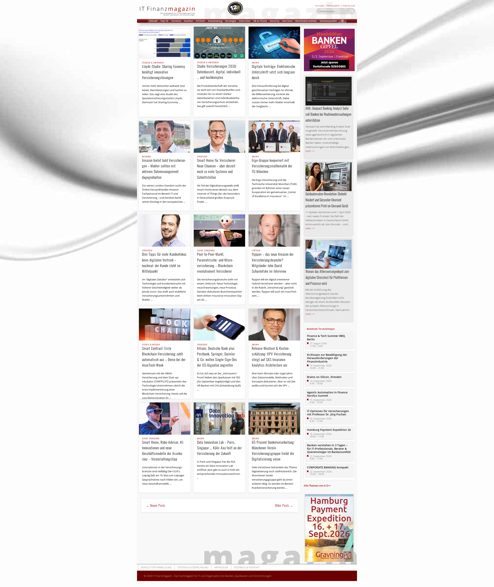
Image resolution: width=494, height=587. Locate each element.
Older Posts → (284, 505)
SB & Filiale (260, 21)
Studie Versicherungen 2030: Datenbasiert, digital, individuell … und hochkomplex (219, 71)
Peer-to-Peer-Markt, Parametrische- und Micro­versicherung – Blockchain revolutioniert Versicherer (215, 261)
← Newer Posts (155, 505)
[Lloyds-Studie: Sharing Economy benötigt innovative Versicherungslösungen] (164, 43)
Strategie (230, 21)
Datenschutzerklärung (193, 567)
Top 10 (164, 21)
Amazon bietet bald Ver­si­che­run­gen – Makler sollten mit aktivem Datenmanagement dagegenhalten (164, 168)
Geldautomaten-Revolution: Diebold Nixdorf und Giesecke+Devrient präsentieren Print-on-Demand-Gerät (326, 199)
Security (274, 21)
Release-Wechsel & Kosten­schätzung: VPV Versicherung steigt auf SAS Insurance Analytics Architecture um (272, 356)
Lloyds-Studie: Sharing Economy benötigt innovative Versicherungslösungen (163, 71)
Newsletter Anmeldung (156, 567)
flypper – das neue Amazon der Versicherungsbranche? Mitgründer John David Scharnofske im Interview (273, 261)
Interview (244, 21)
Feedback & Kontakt (247, 567)
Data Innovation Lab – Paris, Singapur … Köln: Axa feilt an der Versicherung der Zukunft (219, 447)
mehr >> (310, 151)
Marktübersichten (306, 21)
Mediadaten (333, 5)
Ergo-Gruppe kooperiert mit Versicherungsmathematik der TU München (272, 165)
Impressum (349, 5)
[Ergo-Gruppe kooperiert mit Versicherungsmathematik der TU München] (274, 137)
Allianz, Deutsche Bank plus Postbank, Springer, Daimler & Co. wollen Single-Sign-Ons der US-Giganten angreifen (217, 356)
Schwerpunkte (328, 21)
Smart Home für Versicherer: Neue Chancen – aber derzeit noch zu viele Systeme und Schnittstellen (216, 168)
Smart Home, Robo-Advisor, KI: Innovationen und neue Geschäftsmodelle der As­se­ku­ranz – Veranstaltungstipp (163, 449)
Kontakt (319, 5)
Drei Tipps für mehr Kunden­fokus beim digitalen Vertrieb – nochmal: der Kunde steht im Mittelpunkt (164, 261)
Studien (188, 21)
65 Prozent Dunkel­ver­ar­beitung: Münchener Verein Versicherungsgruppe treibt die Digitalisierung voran (273, 449)
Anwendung (215, 21)
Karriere (287, 21)
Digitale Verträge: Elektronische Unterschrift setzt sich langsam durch (273, 71)
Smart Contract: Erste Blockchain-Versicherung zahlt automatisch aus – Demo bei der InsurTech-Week (164, 356)
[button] (342, 21)
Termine (176, 21)
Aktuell (153, 21)
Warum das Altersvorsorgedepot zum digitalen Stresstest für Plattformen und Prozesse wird (327, 277)
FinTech (200, 21)
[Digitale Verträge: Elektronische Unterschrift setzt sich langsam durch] (274, 43)
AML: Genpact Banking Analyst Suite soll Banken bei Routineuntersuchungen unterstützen (328, 114)
